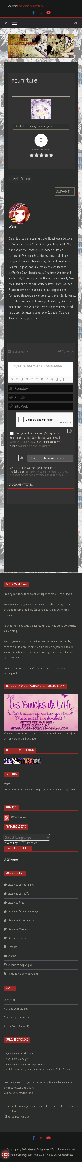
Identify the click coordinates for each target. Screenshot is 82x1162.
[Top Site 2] (5, 784)
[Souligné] (21, 379)
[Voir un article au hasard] (76, 23)
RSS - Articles (17, 817)
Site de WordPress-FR (16, 1026)
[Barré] (26, 379)
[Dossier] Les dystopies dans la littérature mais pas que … (45, 5)
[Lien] (51, 379)
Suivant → (64, 191)
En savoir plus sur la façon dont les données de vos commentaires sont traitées (39, 473)
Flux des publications (16, 1008)
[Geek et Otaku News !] (6, 23)
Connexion (67, 351)
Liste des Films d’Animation (23, 911)
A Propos (12, 947)
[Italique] (16, 379)
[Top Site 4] (8, 784)
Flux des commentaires (17, 1017)
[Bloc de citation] (41, 379)
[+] (62, 379)
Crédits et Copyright (19, 965)
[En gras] (11, 379)
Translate (32, 843)
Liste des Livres (17, 938)
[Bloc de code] (46, 379)
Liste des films (16, 902)
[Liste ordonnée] (31, 379)
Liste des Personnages (21, 920)
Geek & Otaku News (22, 442)
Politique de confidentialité (22, 973)
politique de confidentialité (34, 446)
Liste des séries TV (18, 893)
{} (57, 379)
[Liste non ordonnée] (36, 379)
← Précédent (19, 179)
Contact (11, 956)
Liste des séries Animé (21, 885)
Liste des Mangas (18, 929)
